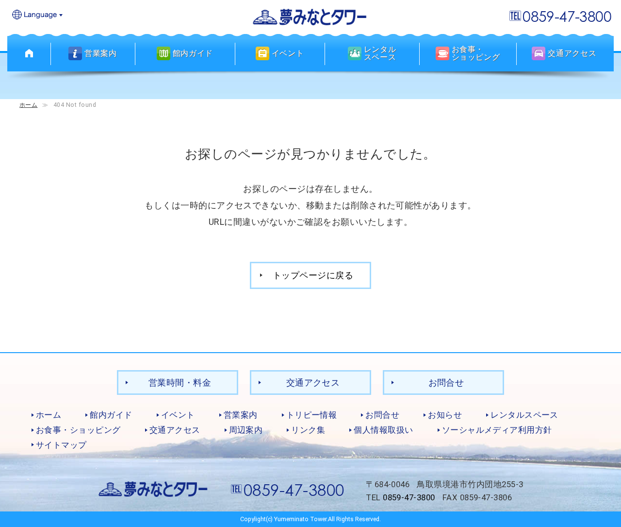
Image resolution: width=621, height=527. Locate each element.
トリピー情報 (311, 415)
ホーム (28, 104)
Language (38, 15)
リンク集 (308, 430)
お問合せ (446, 382)
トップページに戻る (313, 275)
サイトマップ (61, 445)
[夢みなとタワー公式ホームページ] (310, 16)
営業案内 (241, 415)
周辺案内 (246, 430)
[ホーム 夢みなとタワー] (29, 54)
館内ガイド (111, 415)
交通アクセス (313, 382)
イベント (178, 415)
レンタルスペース (524, 415)
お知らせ (445, 415)
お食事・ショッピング (78, 430)
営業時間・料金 (179, 382)
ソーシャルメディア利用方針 (497, 430)
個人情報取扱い (383, 430)
